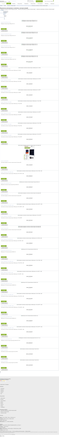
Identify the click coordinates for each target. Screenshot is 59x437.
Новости (2, 392)
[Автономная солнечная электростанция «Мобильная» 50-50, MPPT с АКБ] (29, 204)
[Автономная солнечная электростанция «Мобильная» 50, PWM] (29, 67)
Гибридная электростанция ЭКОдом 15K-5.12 (8, 47)
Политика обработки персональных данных (5, 431)
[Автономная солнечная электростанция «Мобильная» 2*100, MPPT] (29, 134)
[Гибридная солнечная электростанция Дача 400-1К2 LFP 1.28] (29, 337)
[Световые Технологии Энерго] (3, 1)
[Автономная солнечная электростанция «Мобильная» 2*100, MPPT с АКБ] (29, 304)
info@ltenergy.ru (4, 420)
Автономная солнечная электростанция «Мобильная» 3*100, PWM (11, 125)
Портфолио (26, 3)
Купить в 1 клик (4, 30)
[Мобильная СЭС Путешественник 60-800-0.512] (29, 249)
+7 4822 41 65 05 (11, 418)
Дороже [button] (4, 14)
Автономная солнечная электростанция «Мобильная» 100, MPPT (11, 114)
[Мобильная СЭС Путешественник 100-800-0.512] (29, 282)
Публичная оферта (27, 431)
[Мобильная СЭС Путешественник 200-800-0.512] (29, 315)
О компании (2, 388)
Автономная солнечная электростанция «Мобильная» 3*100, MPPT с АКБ (12, 329)
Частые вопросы (3, 400)
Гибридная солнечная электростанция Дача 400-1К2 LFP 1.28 (10, 340)
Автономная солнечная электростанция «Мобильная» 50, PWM (11, 70)
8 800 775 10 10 (30, 0)
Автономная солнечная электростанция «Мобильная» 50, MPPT (11, 92)
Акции (9, 3)
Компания (52, 3)
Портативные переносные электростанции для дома (8, 410)
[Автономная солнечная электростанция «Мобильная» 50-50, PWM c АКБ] (29, 170)
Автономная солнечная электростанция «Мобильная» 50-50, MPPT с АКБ (12, 206)
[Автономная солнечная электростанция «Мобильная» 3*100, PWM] (29, 123)
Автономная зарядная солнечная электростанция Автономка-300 (11, 195)
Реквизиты (2, 389)
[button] (47, 1)
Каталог (3, 3)
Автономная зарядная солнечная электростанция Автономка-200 (11, 162)
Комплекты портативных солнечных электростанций (45, 9)
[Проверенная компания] (4, 379)
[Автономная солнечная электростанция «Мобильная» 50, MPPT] (29, 89)
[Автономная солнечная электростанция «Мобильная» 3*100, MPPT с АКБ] (29, 326)
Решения (13, 3)
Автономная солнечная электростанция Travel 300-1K (9, 362)
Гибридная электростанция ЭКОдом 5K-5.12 (8, 23)
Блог (1, 393)
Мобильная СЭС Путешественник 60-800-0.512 (8, 251)
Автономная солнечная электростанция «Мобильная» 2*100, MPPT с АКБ (12, 307)
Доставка (2, 399)
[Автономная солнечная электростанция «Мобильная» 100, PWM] (29, 78)
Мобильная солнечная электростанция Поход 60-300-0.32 (10, 184)
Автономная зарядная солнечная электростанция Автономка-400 (11, 229)
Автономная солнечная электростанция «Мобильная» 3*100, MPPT (11, 217)
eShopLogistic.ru (13, 434)
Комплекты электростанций (5, 411)
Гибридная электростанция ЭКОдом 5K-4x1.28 (8, 35)
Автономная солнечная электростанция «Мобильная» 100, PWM (11, 81)
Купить (3, 40)
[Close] (0, 435)
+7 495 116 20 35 (5, 426)
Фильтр (2, 10)
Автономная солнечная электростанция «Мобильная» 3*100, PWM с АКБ (12, 296)
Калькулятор (20, 3)
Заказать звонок (39, 1)
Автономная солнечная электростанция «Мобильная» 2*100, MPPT (11, 136)
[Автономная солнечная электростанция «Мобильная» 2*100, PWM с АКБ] (29, 260)
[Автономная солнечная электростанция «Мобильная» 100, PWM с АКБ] (29, 238)
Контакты (46, 3)
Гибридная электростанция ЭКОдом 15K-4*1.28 (8, 59)
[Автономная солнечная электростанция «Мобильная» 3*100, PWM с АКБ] (29, 293)
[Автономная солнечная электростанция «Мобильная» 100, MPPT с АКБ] (29, 271)
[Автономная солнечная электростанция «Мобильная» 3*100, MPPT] (29, 215)
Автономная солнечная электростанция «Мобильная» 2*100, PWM (11, 103)
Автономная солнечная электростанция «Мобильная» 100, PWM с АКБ (12, 240)
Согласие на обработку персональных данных (18, 431)
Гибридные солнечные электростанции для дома (8, 9)
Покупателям (33, 3)
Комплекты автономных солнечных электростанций (26, 9)
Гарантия (2, 404)
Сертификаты (3, 407)
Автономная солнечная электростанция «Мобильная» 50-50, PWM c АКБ (12, 173)
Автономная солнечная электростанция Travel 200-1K (9, 351)
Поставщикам (40, 3)
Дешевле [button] (4, 13)
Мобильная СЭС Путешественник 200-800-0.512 (8, 318)
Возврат (2, 403)
